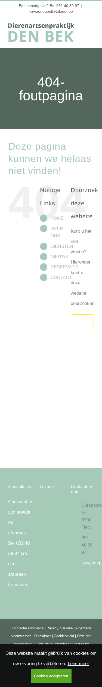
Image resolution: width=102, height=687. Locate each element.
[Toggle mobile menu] (91, 29)
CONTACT (61, 277)
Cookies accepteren (51, 676)
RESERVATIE (64, 267)
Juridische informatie (27, 628)
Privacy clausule (60, 628)
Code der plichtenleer (52, 644)
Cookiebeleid (64, 636)
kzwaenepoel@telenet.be (51, 11)
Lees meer (78, 663)
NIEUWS (59, 256)
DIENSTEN (62, 246)
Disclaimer (42, 636)
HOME (57, 218)
